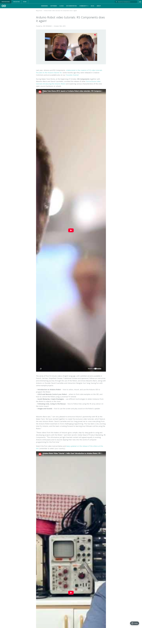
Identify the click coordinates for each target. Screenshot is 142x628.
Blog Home (39, 10)
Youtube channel (72, 75)
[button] (140, 1)
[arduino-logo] (4, 6)
